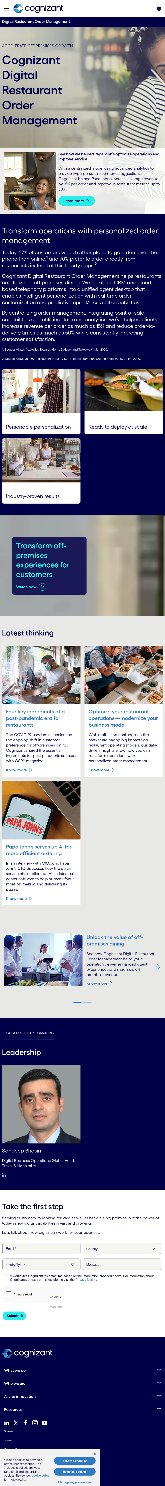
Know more (16, 770)
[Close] (95, 1453)
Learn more (73, 201)
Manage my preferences (74, 1482)
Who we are (14, 1383)
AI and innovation (20, 1396)
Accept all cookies (74, 1461)
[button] (6, 966)
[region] (50, 1467)
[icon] (6, 8)
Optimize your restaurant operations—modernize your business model (123, 718)
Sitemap (9, 1431)
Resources (13, 1409)
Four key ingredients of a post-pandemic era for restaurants (35, 718)
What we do (15, 1370)
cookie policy (41, 1475)
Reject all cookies (75, 1471)
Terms (8, 1440)
